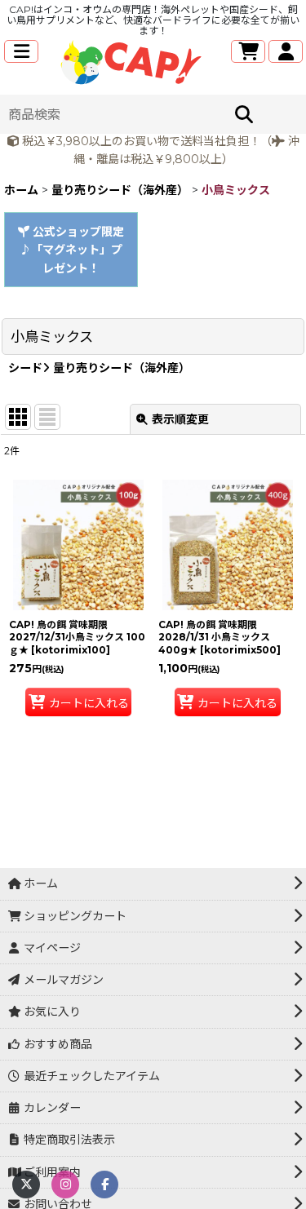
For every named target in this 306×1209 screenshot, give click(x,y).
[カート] (248, 51)
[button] (21, 51)
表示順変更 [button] (180, 419)
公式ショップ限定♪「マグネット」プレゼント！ (72, 250)
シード (25, 368)
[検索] (244, 114)
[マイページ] (285, 51)
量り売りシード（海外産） (120, 368)
